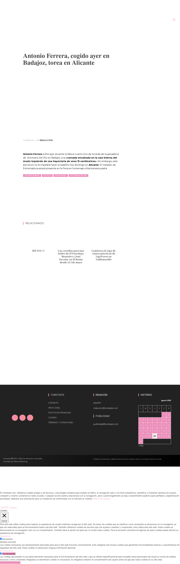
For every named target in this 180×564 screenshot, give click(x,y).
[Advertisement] (74, 214)
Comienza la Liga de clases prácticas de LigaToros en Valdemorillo (104, 255)
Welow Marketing (20, 461)
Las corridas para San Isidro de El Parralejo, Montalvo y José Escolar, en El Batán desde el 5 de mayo (71, 256)
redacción (46, 140)
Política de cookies (101, 498)
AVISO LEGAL (54, 407)
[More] (116, 144)
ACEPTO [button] (5, 507)
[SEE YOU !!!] (38, 238)
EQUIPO (97, 402)
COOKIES (52, 417)
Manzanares (60, 175)
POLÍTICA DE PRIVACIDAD (59, 412)
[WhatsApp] (109, 144)
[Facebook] (90, 144)
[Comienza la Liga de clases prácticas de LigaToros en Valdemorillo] (103, 238)
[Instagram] (22, 418)
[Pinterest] (103, 144)
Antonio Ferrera (32, 175)
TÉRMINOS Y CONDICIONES (60, 422)
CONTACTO (53, 402)
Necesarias (7, 539)
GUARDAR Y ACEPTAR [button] (10, 562)
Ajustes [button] (13, 507)
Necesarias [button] (5, 536)
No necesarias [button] (6, 551)
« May (140, 445)
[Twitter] (96, 144)
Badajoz (47, 175)
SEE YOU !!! (38, 250)
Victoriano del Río (78, 175)
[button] (174, 19)
